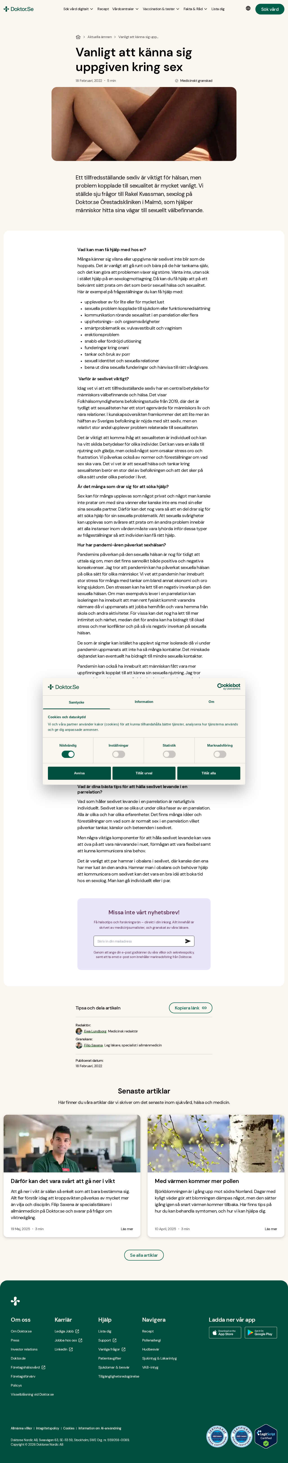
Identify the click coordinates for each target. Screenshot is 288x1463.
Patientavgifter (109, 1358)
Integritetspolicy (47, 1428)
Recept (147, 1331)
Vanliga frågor (109, 1349)
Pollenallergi (151, 1340)
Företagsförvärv (23, 1376)
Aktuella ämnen (100, 36)
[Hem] (78, 37)
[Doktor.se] (19, 9)
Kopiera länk (187, 1006)
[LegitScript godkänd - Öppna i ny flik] (266, 1436)
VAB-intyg (150, 1367)
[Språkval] (249, 8)
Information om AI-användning (100, 1428)
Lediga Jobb (64, 1331)
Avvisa (79, 773)
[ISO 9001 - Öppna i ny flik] (217, 1436)
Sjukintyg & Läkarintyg (159, 1358)
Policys (16, 1385)
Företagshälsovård (25, 1367)
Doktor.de (18, 1358)
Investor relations (24, 1349)
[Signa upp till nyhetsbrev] (188, 941)
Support (104, 1340)
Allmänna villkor (21, 1428)
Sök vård (270, 9)
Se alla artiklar (144, 1255)
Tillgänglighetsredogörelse (118, 1376)
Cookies (68, 1428)
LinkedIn (61, 1349)
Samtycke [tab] (76, 702)
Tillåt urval (144, 773)
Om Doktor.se (21, 1331)
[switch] (118, 754)
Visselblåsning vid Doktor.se (32, 1394)
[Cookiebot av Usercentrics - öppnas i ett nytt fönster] (220, 686)
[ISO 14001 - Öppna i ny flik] (241, 1436)
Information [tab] (144, 702)
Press (15, 1340)
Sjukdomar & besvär (113, 1367)
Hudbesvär (150, 1349)
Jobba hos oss (66, 1340)
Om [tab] (211, 702)
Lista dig (104, 1331)
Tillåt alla (209, 773)
